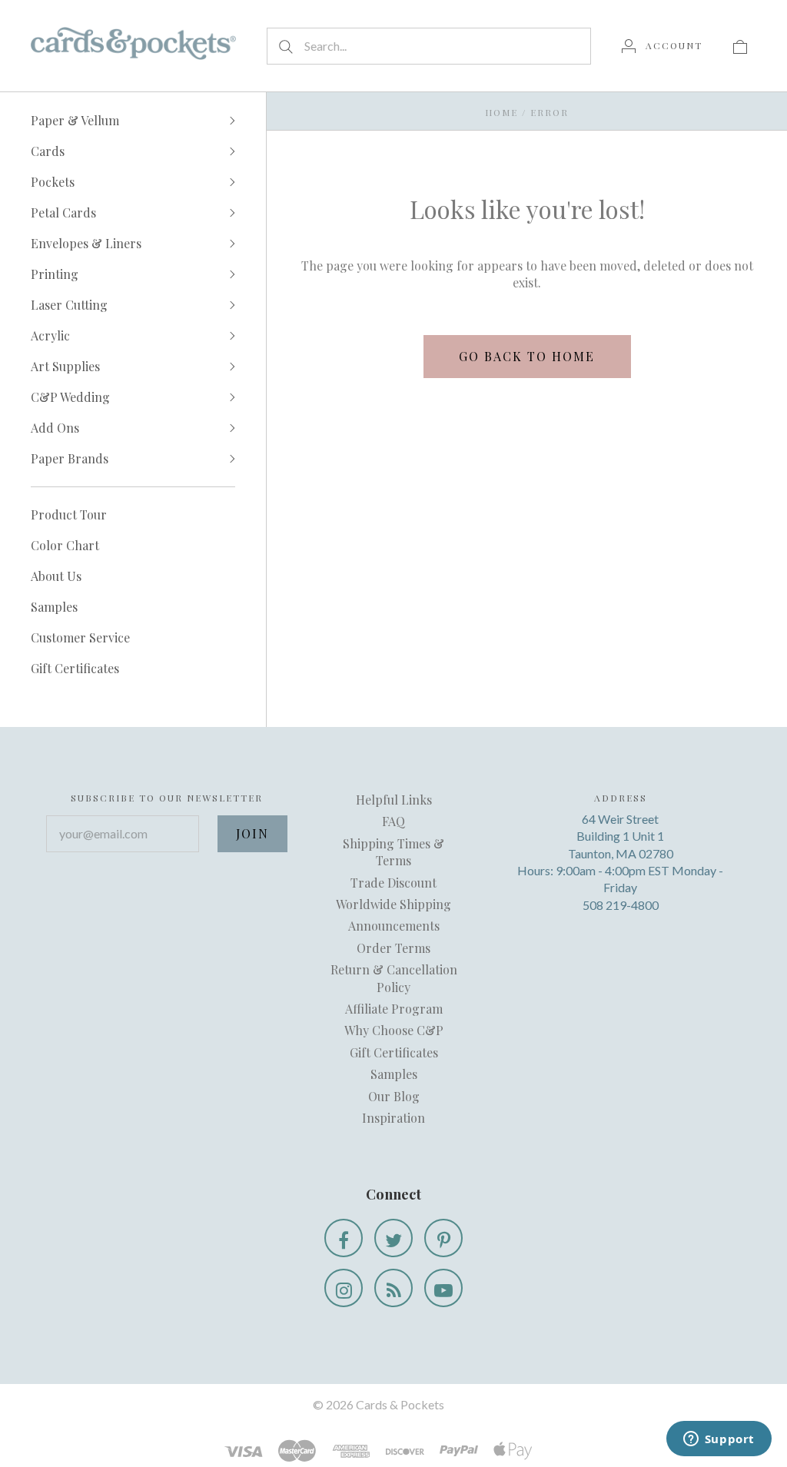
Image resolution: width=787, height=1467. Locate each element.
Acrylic (50, 335)
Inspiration (393, 1118)
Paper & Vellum (75, 120)
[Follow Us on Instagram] (343, 1288)
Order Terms (393, 948)
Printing (54, 274)
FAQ (393, 821)
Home (501, 112)
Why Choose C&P (393, 1030)
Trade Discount (393, 883)
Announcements (394, 926)
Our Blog (394, 1096)
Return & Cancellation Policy (393, 977)
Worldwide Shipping (393, 904)
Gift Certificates (75, 668)
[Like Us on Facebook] (343, 1238)
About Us (56, 576)
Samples (54, 607)
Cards (48, 151)
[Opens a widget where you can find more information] (719, 1440)
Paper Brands (69, 458)
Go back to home (527, 356)
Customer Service (80, 637)
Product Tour (69, 514)
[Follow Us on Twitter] (393, 1238)
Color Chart (65, 545)
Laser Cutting (69, 305)
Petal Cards (63, 212)
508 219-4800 (621, 905)
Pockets (53, 182)
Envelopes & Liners (86, 243)
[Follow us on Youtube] (443, 1288)
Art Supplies (65, 366)
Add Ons (55, 428)
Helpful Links (394, 800)
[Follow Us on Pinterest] (443, 1238)
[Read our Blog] (393, 1288)
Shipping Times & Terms (393, 851)
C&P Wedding (70, 397)
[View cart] (740, 45)
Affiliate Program (394, 1009)
